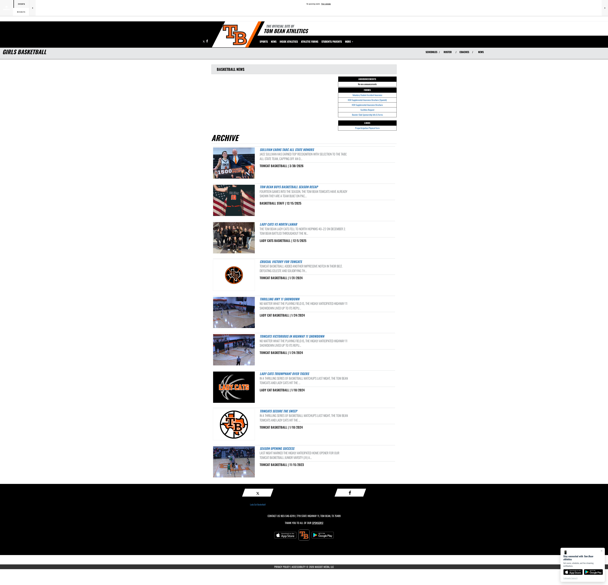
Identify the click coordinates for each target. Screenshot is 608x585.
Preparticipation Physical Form (367, 128)
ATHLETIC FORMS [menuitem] (309, 41)
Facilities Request (367, 109)
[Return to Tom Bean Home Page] (235, 34)
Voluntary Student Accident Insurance (367, 95)
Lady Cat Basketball (258, 504)
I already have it (570, 578)
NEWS (481, 52)
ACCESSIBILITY (299, 567)
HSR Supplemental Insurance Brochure (367, 104)
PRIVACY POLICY (282, 567)
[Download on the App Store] (573, 572)
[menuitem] (273, 41)
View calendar (326, 4)
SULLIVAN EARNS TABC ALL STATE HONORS (287, 149)
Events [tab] (21, 4)
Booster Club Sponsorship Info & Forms (367, 114)
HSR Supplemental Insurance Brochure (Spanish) (367, 100)
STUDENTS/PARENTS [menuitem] (331, 41)
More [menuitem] (348, 41)
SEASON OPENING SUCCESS (277, 448)
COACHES (464, 52)
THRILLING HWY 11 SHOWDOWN (279, 299)
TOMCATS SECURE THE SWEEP (278, 411)
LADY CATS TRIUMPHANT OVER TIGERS (284, 373)
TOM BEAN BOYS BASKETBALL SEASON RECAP (289, 186)
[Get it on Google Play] (593, 572)
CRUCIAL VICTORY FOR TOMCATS (281, 261)
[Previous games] (32, 8)
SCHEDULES (431, 52)
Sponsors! (317, 523)
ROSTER (448, 52)
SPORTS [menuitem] (264, 41)
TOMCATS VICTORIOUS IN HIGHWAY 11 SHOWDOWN (292, 336)
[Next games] (605, 8)
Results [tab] (21, 12)
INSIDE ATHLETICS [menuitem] (289, 41)
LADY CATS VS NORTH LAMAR (278, 224)
